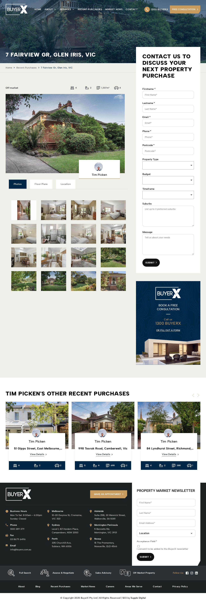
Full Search (25, 573)
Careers (110, 586)
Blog (37, 586)
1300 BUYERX (159, 9)
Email (146, 117)
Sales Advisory (103, 573)
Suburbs (147, 203)
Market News (113, 9)
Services (65, 9)
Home (37, 9)
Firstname (148, 89)
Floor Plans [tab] (41, 184)
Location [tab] (66, 184)
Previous (194, 395)
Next (197, 395)
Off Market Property (144, 573)
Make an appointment (107, 494)
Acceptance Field (147, 541)
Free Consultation (183, 9)
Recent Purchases (90, 9)
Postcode (148, 145)
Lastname (148, 103)
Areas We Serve (133, 586)
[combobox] (168, 180)
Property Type (150, 159)
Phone (146, 131)
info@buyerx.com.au (20, 549)
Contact (132, 9)
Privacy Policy (180, 586)
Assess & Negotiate (63, 573)
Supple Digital (138, 598)
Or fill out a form (168, 330)
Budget (146, 174)
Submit (149, 262)
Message (147, 232)
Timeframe (148, 188)
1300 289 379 (17, 529)
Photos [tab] (18, 184)
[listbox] (168, 165)
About (49, 9)
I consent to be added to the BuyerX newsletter (162, 549)
